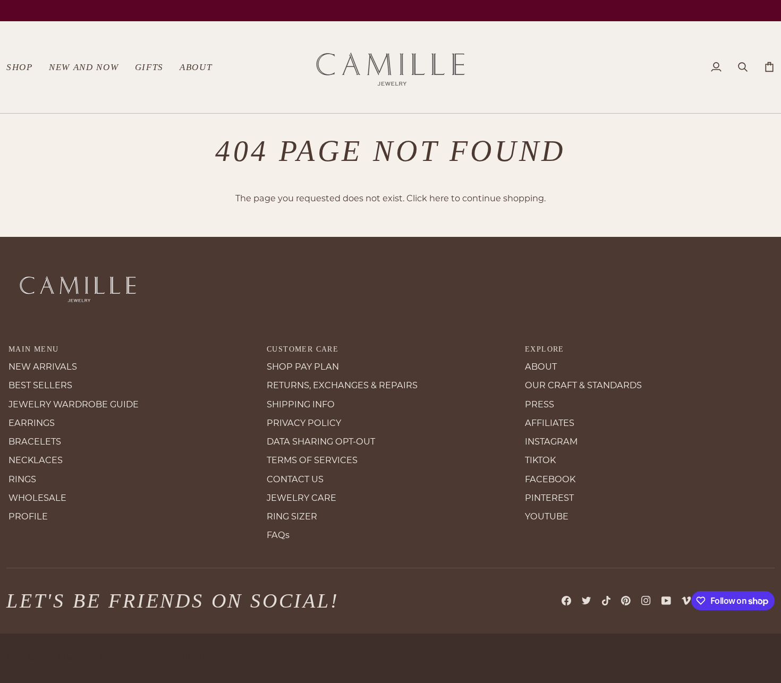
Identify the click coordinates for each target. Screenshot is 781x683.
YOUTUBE (546, 516)
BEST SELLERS (40, 385)
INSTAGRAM (551, 441)
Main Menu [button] (34, 349)
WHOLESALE (37, 497)
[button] (23, 67)
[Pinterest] (626, 600)
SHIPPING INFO (301, 404)
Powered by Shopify (169, 658)
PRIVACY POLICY (304, 422)
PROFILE (28, 516)
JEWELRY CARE (301, 497)
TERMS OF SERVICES (312, 460)
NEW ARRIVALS (43, 366)
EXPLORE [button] (544, 349)
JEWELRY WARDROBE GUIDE (74, 404)
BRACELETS (35, 441)
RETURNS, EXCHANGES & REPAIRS (342, 385)
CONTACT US (295, 479)
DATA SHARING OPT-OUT (321, 441)
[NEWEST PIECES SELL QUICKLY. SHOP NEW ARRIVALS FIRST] (390, 10)
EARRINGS (32, 422)
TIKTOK (540, 460)
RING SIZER (292, 516)
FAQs (278, 535)
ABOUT (541, 366)
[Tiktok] (606, 600)
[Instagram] (646, 600)
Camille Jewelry (56, 658)
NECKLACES (36, 460)
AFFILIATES (549, 422)
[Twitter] (586, 600)
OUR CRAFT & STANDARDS (583, 385)
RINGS (22, 479)
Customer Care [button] (302, 349)
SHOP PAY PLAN (303, 366)
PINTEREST (549, 497)
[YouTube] (666, 600)
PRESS (539, 404)
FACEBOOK (550, 479)
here (439, 198)
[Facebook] (566, 600)
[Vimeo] (686, 600)
